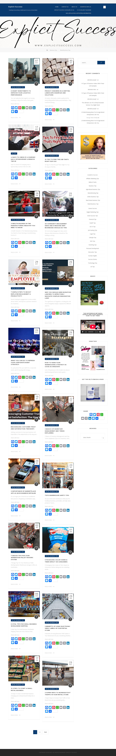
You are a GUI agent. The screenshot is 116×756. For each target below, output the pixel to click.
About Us (74, 7)
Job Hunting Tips (92, 230)
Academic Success (93, 175)
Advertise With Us (85, 7)
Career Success (92, 208)
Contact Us (65, 7)
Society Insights (92, 256)
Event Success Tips (92, 215)
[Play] (83, 332)
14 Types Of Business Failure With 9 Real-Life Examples (92, 85)
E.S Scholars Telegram (84, 10)
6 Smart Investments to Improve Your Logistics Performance (21, 93)
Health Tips (93, 223)
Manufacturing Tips (93, 193)
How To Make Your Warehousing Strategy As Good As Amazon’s (55, 364)
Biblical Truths (92, 182)
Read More (14, 117)
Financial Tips (92, 219)
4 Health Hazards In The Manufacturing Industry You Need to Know (23, 225)
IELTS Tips (92, 226)
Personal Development (92, 248)
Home (57, 7)
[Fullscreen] (103, 332)
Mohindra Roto (92, 89)
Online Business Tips (93, 196)
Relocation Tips (92, 252)
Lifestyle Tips (92, 237)
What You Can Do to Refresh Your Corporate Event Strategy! (23, 362)
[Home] (47, 50)
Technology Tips (92, 263)
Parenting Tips (93, 245)
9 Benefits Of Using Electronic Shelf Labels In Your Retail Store (57, 628)
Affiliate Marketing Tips (92, 178)
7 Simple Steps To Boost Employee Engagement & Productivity (21, 294)
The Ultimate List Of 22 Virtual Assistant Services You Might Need (93, 104)
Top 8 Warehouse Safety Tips (57, 495)
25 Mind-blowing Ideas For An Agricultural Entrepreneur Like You (92, 113)
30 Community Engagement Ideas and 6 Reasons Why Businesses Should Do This (56, 226)
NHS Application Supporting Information (78, 13)
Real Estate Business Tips (93, 200)
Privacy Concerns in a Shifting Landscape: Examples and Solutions (57, 93)
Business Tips (92, 186)
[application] (93, 327)
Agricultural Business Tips (93, 189)
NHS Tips (92, 241)
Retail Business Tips (18, 87)
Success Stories (92, 259)
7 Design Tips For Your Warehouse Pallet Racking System (22, 557)
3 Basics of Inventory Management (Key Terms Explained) (55, 431)
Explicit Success (15, 7)
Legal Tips (92, 234)
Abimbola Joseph (91, 80)
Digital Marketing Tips (93, 212)
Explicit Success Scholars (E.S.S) (64, 10)
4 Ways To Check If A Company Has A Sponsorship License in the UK (23, 159)
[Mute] (100, 332)
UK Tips (14, 153)
